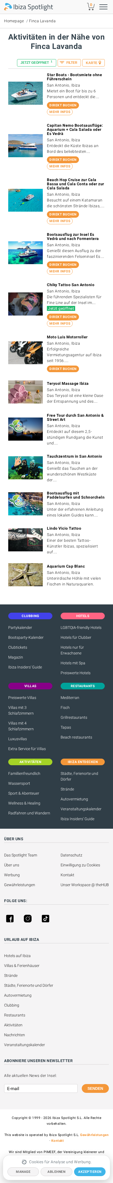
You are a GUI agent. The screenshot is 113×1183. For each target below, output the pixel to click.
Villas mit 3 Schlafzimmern (21, 710)
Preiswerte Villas (22, 697)
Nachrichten (14, 1035)
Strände (67, 789)
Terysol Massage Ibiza (68, 383)
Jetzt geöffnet (36, 62)
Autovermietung (74, 799)
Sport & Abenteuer (23, 793)
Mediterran (70, 697)
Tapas (66, 727)
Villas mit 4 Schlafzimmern (21, 726)
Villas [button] (30, 686)
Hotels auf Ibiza (17, 955)
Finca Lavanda (42, 21)
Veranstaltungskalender (81, 809)
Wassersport (19, 783)
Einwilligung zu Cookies (80, 865)
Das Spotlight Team (20, 855)
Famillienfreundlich (24, 773)
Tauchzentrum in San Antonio (74, 456)
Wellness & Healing (24, 803)
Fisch (65, 707)
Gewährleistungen (19, 885)
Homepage (14, 21)
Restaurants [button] (83, 686)
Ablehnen (56, 1172)
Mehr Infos (59, 112)
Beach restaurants (76, 737)
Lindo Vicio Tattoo (64, 528)
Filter (71, 63)
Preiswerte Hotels (76, 673)
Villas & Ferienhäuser (21, 965)
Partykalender (20, 627)
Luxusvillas (17, 739)
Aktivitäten (13, 1025)
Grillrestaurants (74, 717)
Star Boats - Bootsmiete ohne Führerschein (74, 77)
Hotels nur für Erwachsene (72, 650)
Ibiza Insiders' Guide (25, 667)
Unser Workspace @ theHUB (85, 885)
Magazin (15, 657)
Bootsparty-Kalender (26, 637)
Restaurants (14, 1015)
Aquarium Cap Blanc (66, 566)
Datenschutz (71, 855)
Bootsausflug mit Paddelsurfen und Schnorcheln (75, 495)
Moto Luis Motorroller (67, 337)
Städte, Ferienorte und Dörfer (79, 776)
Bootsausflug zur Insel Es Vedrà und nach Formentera (73, 236)
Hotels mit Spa (73, 663)
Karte (91, 63)
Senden (95, 1088)
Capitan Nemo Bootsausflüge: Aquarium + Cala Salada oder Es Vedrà (75, 129)
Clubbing (11, 1005)
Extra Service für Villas (27, 749)
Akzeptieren (89, 1172)
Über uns (11, 865)
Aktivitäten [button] (30, 762)
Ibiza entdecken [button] (83, 762)
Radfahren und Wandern (29, 813)
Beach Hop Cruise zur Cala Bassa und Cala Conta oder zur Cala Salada (75, 184)
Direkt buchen (63, 105)
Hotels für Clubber (76, 637)
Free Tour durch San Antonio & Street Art (75, 417)
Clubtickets (17, 647)
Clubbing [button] (30, 616)
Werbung (12, 875)
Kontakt (67, 875)
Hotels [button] (82, 616)
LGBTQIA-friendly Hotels (81, 627)
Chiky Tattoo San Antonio (70, 285)
